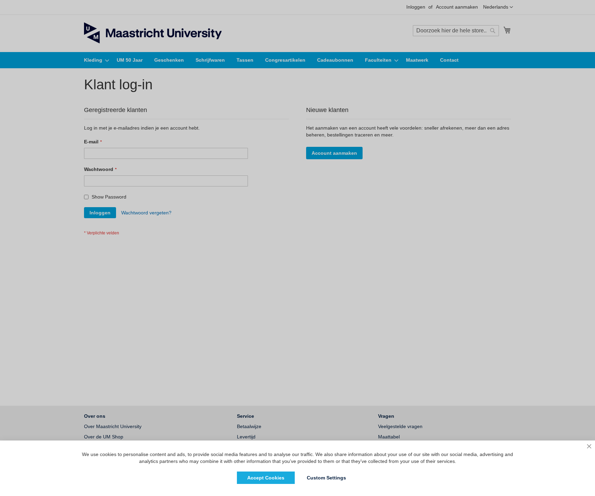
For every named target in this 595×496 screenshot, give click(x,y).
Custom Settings (326, 477)
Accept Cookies (265, 477)
